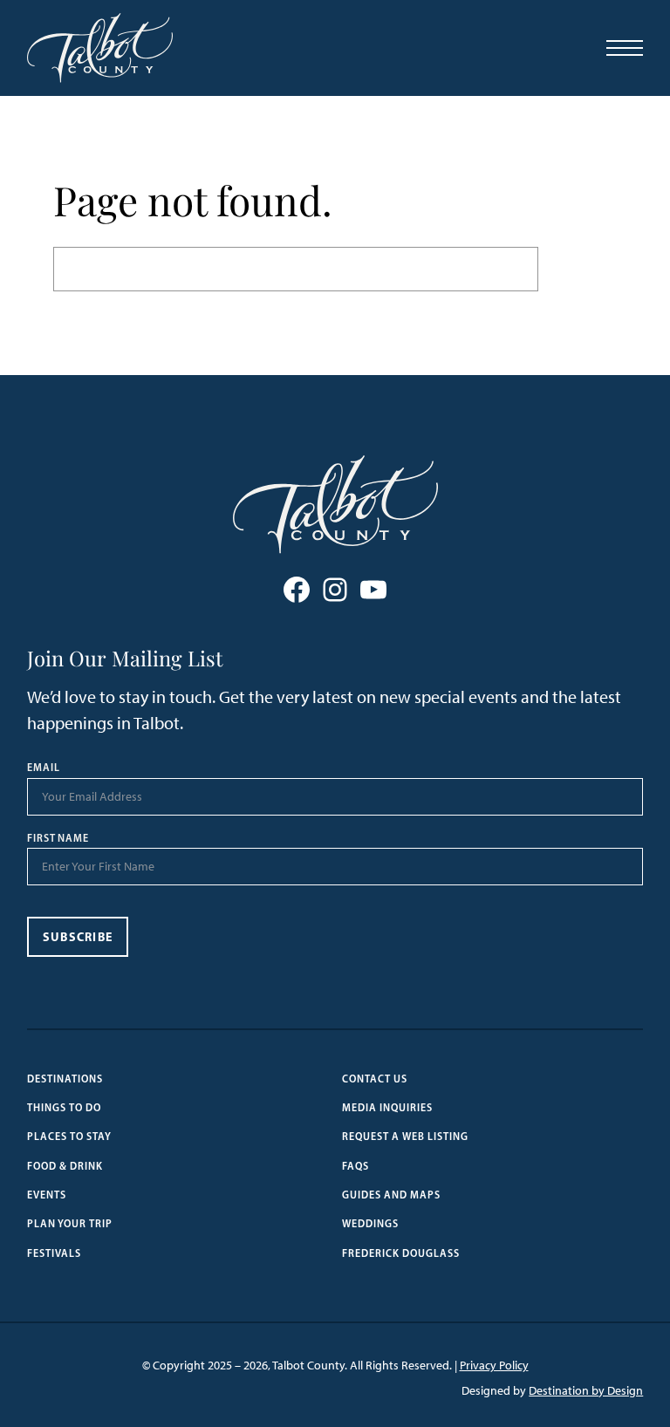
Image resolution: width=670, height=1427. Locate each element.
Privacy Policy (494, 1365)
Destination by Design (586, 1390)
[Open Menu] (624, 48)
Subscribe (78, 937)
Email (43, 767)
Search (577, 268)
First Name (58, 838)
